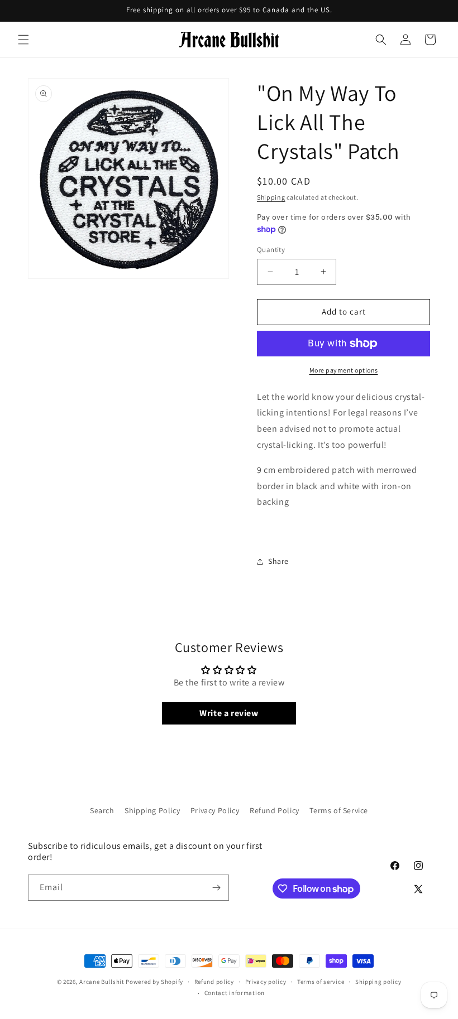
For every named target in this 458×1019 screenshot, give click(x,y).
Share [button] (278, 561)
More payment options (343, 370)
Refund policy (214, 982)
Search (102, 810)
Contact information (234, 993)
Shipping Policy (152, 810)
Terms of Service (338, 810)
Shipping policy (378, 982)
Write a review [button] (228, 713)
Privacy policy (266, 982)
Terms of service (320, 982)
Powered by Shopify (154, 982)
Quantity (271, 249)
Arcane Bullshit (102, 982)
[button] (23, 39)
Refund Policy (274, 810)
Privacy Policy (214, 810)
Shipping (271, 197)
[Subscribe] (216, 888)
